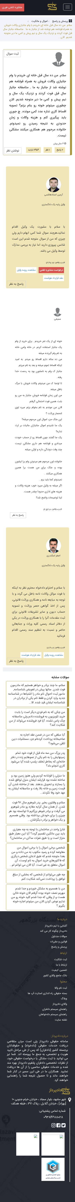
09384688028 (53, 1117)
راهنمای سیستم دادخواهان (53, 1014)
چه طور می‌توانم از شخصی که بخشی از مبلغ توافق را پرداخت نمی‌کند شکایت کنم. (39, 876)
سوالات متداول (59, 936)
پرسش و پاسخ (59, 947)
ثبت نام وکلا (60, 988)
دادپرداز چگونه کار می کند (53, 931)
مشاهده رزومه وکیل (26, 270)
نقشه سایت (61, 1020)
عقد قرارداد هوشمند (53, 278)
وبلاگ (64, 998)
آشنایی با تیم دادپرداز (56, 926)
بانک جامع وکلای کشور (55, 975)
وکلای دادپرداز (60, 1004)
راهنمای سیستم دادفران (54, 1009)
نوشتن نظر (12, 150)
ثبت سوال (12, 53)
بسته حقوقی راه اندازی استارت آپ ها (47, 993)
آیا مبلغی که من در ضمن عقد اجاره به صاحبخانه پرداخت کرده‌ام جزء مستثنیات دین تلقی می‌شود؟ (38, 739)
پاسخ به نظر (16, 284)
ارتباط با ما (61, 965)
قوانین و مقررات (58, 942)
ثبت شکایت (60, 959)
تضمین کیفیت (59, 970)
